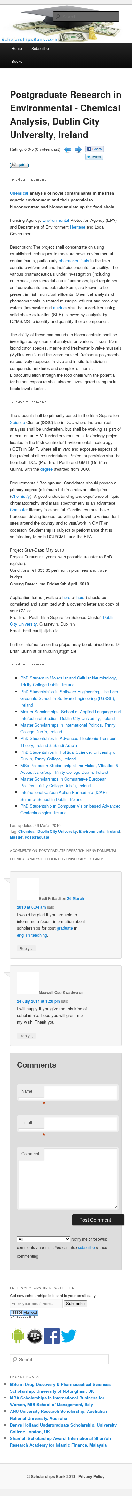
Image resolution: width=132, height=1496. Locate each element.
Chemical (19, 193)
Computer (19, 509)
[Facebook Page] (52, 1342)
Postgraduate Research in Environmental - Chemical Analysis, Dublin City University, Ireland (65, 114)
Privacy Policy (91, 1476)
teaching (39, 935)
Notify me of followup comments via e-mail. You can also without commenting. (62, 1247)
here (66, 597)
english (23, 935)
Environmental (56, 220)
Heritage (77, 227)
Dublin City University (57, 831)
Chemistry (20, 496)
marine (59, 307)
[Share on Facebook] (94, 150)
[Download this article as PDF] (19, 166)
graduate (65, 928)
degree (46, 469)
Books (17, 61)
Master (16, 837)
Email (32, 1124)
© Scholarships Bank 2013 (51, 1476)
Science (17, 422)
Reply (26, 948)
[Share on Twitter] (94, 158)
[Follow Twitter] (69, 1342)
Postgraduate (37, 837)
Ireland (113, 831)
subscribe (86, 1247)
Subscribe (40, 48)
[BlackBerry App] (35, 1342)
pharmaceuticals (74, 261)
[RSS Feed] (24, 1316)
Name (32, 1092)
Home (17, 48)
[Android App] (18, 1342)
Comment (30, 1154)
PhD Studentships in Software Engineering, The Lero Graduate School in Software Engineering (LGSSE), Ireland (69, 698)
